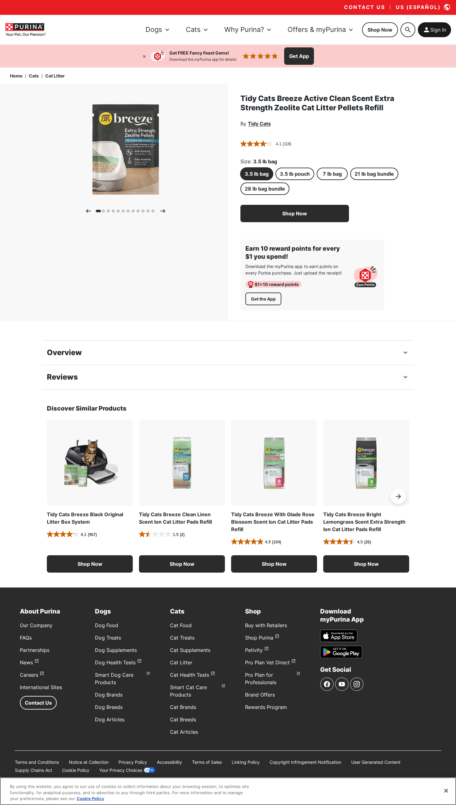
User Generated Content (375, 762)
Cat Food (181, 625)
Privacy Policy (132, 762)
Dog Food (106, 625)
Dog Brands (109, 695)
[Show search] (407, 29)
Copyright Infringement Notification (305, 762)
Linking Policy (246, 762)
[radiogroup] (331, 181)
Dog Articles (109, 719)
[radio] (256, 174)
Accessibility (169, 762)
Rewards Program (266, 707)
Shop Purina (259, 638)
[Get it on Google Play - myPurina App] (341, 652)
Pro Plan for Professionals (260, 678)
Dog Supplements (116, 650)
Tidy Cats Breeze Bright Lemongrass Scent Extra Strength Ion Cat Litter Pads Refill (364, 521)
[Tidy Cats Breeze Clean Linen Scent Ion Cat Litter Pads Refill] (182, 463)
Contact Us (38, 703)
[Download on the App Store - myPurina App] (338, 636)
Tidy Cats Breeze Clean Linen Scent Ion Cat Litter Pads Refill (175, 518)
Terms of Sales (207, 762)
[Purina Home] (25, 30)
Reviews (62, 376)
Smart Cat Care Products (188, 691)
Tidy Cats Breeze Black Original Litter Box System (85, 518)
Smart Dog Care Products (114, 678)
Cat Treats (182, 638)
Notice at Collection (89, 762)
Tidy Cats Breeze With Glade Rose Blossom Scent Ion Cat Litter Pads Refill (273, 521)
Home (16, 75)
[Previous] (88, 211)
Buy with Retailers (266, 625)
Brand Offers (260, 695)
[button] (294, 213)
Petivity (254, 650)
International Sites (41, 687)
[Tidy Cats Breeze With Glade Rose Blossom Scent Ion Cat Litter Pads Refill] (274, 463)
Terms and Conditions (37, 762)
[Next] (163, 211)
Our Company (36, 625)
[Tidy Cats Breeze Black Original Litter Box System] (90, 463)
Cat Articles (184, 732)
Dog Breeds (109, 707)
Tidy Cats (259, 124)
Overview (64, 352)
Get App (299, 56)
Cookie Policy (75, 770)
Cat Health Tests (189, 675)
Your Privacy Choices (120, 770)
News (26, 662)
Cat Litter (55, 75)
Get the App (263, 298)
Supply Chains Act (33, 770)
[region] (228, 791)
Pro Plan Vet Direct (267, 662)
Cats (34, 75)
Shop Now (380, 30)
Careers (29, 675)
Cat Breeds (183, 719)
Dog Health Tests (115, 662)
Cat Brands (183, 707)
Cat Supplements (190, 650)
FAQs (26, 638)
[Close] (144, 56)
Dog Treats (108, 638)
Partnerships (34, 650)
